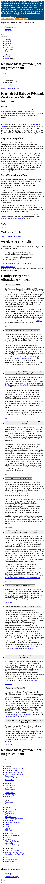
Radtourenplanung (11, 785)
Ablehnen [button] (4, 19)
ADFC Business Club (12, 822)
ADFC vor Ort (10, 811)
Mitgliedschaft (9, 47)
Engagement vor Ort (12, 770)
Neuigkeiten (9, 802)
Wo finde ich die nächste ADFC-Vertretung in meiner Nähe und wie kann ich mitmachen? (24, 372)
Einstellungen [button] (11, 19)
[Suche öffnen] (4, 36)
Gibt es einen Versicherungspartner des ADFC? (20, 585)
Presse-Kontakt (10, 861)
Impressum (8, 873)
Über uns (8, 45)
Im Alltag (8, 40)
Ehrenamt (8, 837)
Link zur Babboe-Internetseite (11, 236)
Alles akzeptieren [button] (22, 19)
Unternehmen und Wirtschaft (14, 854)
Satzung (7, 824)
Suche (7, 59)
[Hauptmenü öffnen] (6, 36)
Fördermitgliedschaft (12, 841)
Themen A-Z (9, 780)
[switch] (16, 81)
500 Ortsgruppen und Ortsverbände (16, 385)
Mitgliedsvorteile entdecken (10, 88)
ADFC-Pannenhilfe (11, 351)
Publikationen (9, 813)
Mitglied (39, 321)
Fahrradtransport (10, 795)
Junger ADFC (9, 820)
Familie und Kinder (11, 778)
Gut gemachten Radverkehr (14, 774)
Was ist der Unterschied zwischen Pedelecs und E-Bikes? (23, 606)
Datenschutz (9, 875)
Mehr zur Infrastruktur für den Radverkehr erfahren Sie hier (24, 577)
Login (7, 53)
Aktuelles (8, 43)
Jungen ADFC (38, 401)
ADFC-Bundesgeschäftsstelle (15, 819)
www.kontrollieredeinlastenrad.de (12, 219)
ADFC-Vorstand (10, 817)
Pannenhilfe (9, 843)
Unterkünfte (9, 791)
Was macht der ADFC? (13, 285)
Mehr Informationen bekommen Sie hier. (23, 648)
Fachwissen (9, 49)
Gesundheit (9, 776)
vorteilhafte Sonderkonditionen (22, 359)
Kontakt (7, 826)
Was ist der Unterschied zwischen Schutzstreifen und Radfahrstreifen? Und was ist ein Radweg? (24, 531)
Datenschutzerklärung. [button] (8, 17)
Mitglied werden (10, 27)
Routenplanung (10, 789)
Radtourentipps (10, 793)
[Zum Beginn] (2, 882)
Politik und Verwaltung (12, 850)
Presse (7, 51)
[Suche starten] (3, 76)
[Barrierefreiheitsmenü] (2, 36)
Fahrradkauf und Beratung (13, 772)
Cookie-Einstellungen (12, 877)
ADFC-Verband (10, 809)
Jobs (6, 815)
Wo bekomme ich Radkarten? (15, 688)
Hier (13, 364)
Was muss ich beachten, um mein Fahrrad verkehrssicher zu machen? (24, 422)
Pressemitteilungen (11, 859)
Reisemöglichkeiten (11, 787)
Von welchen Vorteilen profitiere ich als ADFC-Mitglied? (22, 330)
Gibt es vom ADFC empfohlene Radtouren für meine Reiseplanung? (24, 656)
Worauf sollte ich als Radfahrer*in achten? (18, 478)
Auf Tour (8, 41)
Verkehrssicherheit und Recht (14, 768)
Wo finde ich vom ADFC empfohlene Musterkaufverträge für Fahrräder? (25, 721)
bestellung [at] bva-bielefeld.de (20, 715)
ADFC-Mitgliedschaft (12, 835)
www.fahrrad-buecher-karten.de (15, 716)
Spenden (8, 29)
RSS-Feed (8, 830)
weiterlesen (8, 326)
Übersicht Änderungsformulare (15, 845)
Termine (7, 804)
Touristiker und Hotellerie (13, 852)
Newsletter (8, 31)
